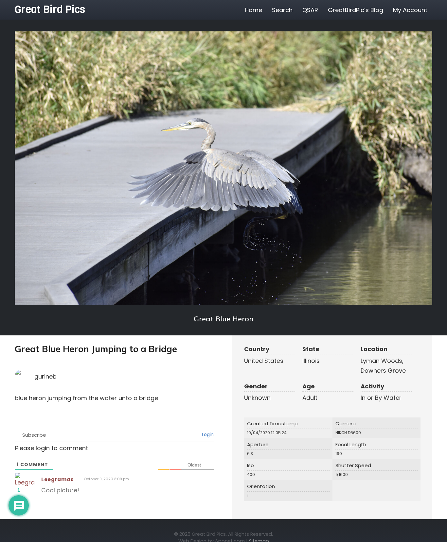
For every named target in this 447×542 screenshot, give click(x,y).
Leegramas (57, 479)
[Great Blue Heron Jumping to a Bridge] (223, 168)
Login (207, 434)
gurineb (45, 376)
